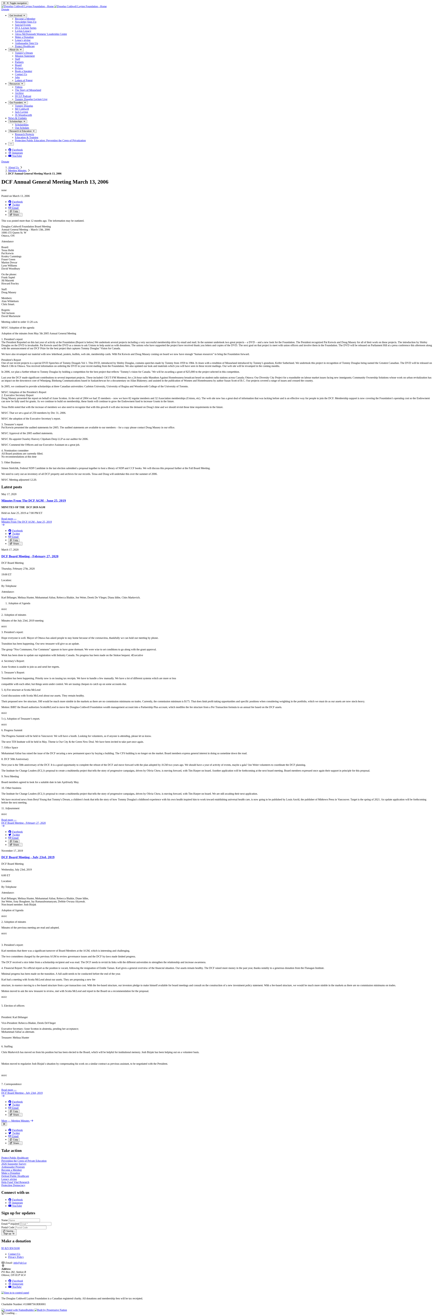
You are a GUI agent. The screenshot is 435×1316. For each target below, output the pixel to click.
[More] (11, 144)
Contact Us (14, 1254)
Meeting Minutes (17, 170)
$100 (17, 1248)
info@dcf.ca (20, 1262)
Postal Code (7, 1227)
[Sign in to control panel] (15, 1292)
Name (4, 1220)
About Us (13, 167)
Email (10, 1223)
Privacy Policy (16, 1257)
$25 (7, 1248)
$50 (12, 1248)
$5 (3, 1248)
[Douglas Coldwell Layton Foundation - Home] (54, 6)
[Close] (4, 1124)
